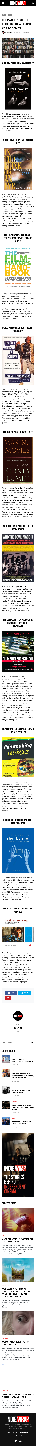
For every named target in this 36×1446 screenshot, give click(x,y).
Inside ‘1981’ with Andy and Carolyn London (21, 1091)
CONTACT (18, 1436)
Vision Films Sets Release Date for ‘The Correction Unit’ (17, 1240)
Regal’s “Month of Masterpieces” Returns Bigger (22, 1060)
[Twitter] (20, 1441)
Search (32, 1042)
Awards (14, 1118)
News (13, 1055)
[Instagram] (15, 1441)
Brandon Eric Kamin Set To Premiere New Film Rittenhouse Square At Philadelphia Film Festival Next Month (16, 1293)
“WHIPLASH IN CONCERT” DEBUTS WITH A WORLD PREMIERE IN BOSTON (18, 1395)
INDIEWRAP (18, 1027)
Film (4, 15)
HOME (8, 1432)
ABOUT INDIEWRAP (20, 1432)
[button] (3, 3)
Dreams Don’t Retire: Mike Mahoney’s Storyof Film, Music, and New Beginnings (23, 1076)
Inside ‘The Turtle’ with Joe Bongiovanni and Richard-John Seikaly (23, 1107)
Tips (10, 15)
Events (4, 1390)
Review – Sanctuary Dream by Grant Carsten (15, 1343)
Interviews (14, 1087)
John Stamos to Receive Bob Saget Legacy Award (21, 1123)
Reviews (7, 1338)
